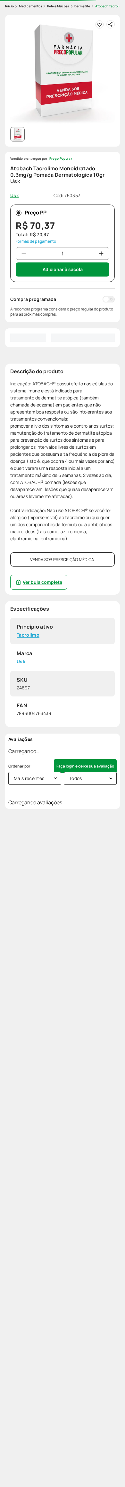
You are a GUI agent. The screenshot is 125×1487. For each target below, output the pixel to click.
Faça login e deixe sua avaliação (85, 766)
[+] (101, 253)
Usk (21, 661)
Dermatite (82, 6)
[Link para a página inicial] (9, 6)
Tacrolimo (28, 635)
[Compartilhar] (110, 24)
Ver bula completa (42, 582)
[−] (23, 253)
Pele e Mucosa (58, 6)
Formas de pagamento (36, 241)
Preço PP (35, 212)
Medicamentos (30, 6)
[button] (62, 72)
